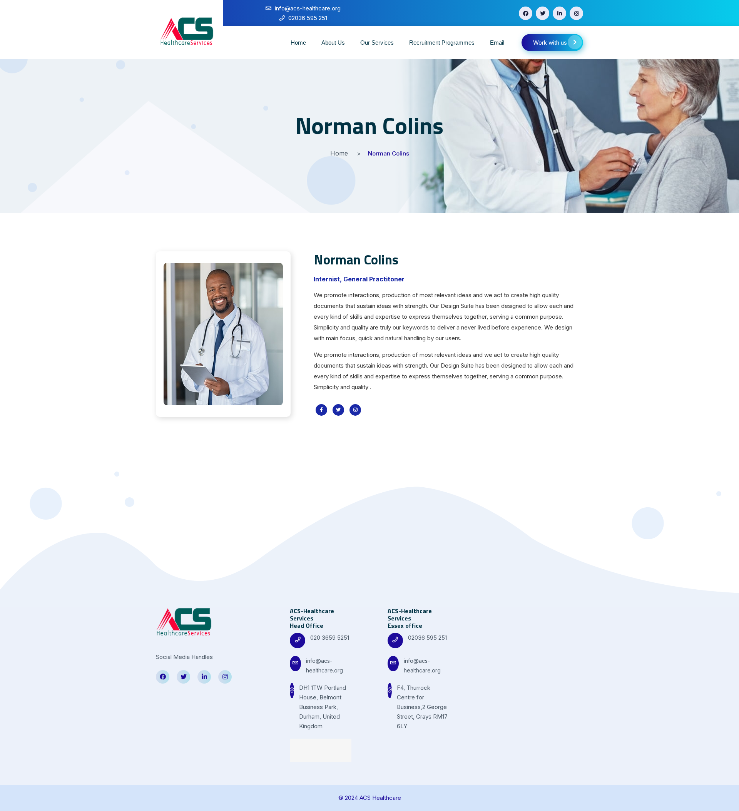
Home (298, 42)
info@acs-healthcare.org (324, 665)
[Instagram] (576, 13)
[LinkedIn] (559, 13)
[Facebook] (525, 13)
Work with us (550, 42)
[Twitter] (542, 13)
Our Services (377, 42)
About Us (333, 42)
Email (497, 42)
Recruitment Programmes (442, 42)
